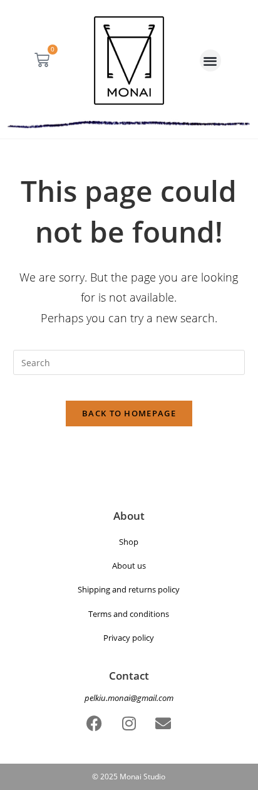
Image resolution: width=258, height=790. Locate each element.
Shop (128, 541)
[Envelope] (163, 723)
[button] (211, 60)
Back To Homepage (129, 413)
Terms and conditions (128, 613)
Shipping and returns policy (129, 589)
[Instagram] (129, 723)
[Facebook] (94, 723)
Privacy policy (128, 637)
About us (129, 565)
